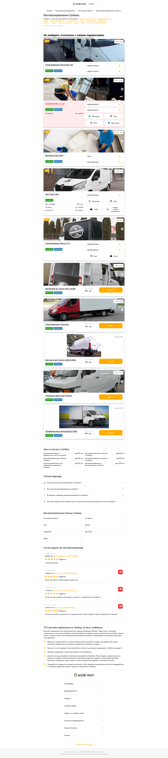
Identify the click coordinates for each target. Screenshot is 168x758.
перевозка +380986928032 (65, 607)
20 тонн (89, 22)
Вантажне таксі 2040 (54, 155)
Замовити (110, 290)
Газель (83, 22)
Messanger (115, 123)
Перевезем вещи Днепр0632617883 (61, 431)
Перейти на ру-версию (84, 744)
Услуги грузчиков (91, 21)
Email (96, 209)
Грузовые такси (72, 21)
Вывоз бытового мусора (87, 19)
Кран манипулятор (101, 22)
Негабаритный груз (65, 22)
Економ (76, 22)
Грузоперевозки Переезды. (57, 324)
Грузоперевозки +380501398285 (66, 556)
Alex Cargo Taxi (51, 194)
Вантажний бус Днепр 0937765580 (60, 289)
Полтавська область (85, 11)
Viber (115, 116)
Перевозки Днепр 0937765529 (58, 396)
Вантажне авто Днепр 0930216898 (60, 360)
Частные (53, 22)
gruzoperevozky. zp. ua (55, 103)
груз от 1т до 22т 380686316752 (65, 590)
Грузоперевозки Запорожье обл (59, 65)
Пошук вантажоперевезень (65, 11)
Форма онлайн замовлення (115, 209)
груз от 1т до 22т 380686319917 (66, 573)
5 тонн (81, 21)
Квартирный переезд (57, 21)
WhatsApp (95, 116)
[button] (122, 89)
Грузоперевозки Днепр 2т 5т (57, 243)
